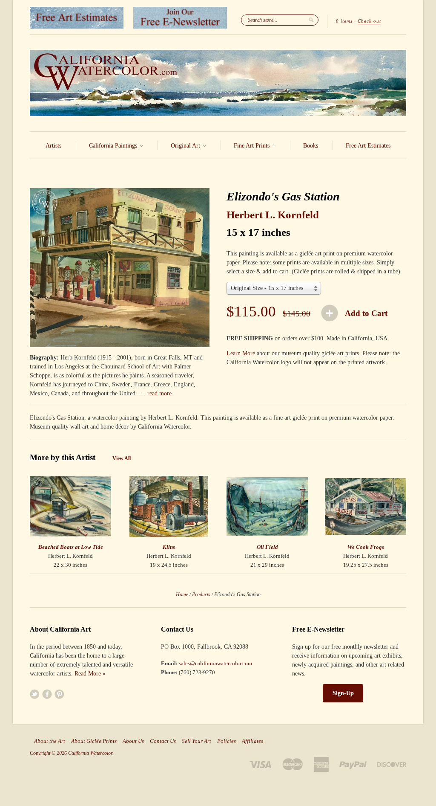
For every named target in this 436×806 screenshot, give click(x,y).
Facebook (47, 694)
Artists (53, 145)
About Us (133, 741)
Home (182, 594)
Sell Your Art (196, 741)
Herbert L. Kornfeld (273, 214)
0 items (344, 20)
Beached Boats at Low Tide (70, 547)
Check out (369, 20)
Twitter (35, 694)
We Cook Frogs (365, 547)
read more (159, 393)
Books (310, 145)
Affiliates (252, 741)
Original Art (186, 145)
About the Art (49, 741)
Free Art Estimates (368, 145)
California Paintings (114, 145)
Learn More (241, 353)
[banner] (218, 83)
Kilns (169, 547)
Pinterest (59, 694)
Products (201, 594)
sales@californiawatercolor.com (215, 663)
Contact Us (163, 741)
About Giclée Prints (94, 741)
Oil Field (267, 547)
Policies (226, 741)
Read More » (90, 673)
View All (121, 458)
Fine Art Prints (252, 145)
